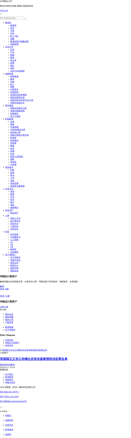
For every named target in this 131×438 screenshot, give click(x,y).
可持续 (13, 165)
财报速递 (14, 76)
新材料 (13, 249)
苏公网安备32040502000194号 (13, 401)
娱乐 (12, 199)
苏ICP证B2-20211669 (9, 397)
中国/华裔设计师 (17, 130)
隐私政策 (14, 271)
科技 (7, 232)
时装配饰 (9, 119)
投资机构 (14, 92)
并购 (12, 82)
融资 (12, 79)
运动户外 (9, 47)
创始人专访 (15, 218)
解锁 (2, 286)
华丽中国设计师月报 (19, 135)
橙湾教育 (9, 377)
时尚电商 (14, 234)
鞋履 (12, 151)
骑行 (12, 66)
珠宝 (12, 28)
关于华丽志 (10, 255)
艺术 (12, 197)
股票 (12, 87)
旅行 (12, 202)
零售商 (13, 143)
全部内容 (9, 340)
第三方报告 (15, 116)
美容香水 (9, 167)
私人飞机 (14, 36)
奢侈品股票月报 (17, 97)
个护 (12, 178)
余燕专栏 (14, 229)
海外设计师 (15, 132)
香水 (12, 175)
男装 (12, 124)
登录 (2, 289)
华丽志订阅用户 (12, 343)
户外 (12, 52)
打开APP (4, 11)
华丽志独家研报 (17, 111)
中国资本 (14, 89)
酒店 (12, 205)
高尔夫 (13, 60)
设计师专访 (15, 221)
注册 (7, 289)
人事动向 (14, 226)
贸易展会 (14, 140)
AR (11, 245)
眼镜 (12, 146)
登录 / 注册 (5, 296)
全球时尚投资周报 (18, 95)
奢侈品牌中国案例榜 (19, 41)
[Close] (1, 407)
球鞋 (12, 68)
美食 (12, 191)
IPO (12, 84)
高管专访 (14, 224)
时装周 (13, 138)
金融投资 (9, 74)
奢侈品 (8, 23)
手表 (12, 31)
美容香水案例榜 (17, 186)
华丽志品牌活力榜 (18, 108)
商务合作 (14, 263)
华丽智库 (14, 114)
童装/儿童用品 (16, 156)
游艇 (12, 39)
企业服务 (14, 252)
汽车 (12, 33)
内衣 (12, 154)
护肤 (12, 170)
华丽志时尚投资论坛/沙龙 (21, 100)
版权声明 (14, 268)
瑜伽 (12, 55)
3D (11, 242)
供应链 (13, 162)
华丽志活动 (15, 260)
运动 (12, 49)
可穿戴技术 (15, 237)
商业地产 (9, 210)
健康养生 (14, 207)
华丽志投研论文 (17, 103)
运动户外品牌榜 (17, 71)
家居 (12, 194)
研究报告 (9, 105)
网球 (12, 58)
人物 (7, 216)
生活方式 (9, 189)
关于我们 (9, 374)
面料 (12, 159)
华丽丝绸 (14, 44)
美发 (12, 181)
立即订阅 (4, 307)
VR (11, 247)
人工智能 (14, 240)
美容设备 (14, 183)
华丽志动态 (10, 382)
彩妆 (12, 173)
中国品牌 (14, 127)
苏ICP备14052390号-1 (9, 392)
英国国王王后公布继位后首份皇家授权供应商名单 (34, 359)
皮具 (12, 148)
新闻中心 (14, 265)
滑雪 (12, 63)
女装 (12, 122)
